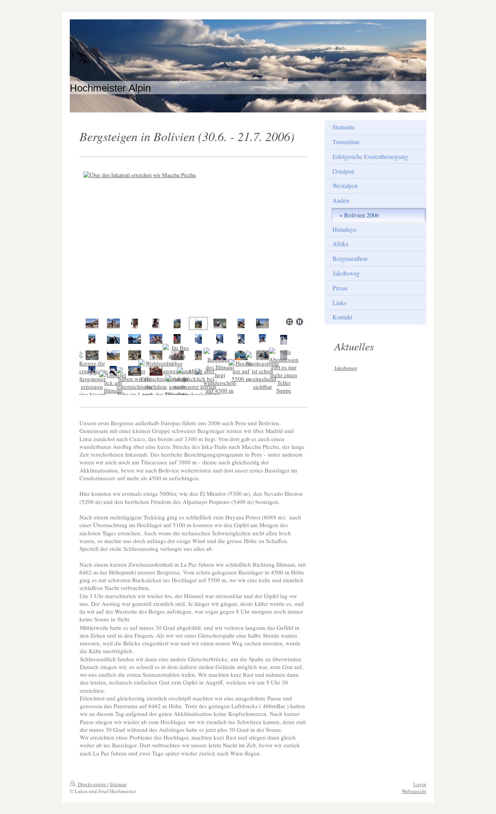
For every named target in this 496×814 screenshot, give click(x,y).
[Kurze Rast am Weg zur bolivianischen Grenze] (241, 323)
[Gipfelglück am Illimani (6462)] (113, 386)
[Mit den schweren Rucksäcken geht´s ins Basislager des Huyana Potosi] (198, 355)
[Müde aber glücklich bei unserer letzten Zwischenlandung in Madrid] (198, 386)
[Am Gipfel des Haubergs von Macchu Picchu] (220, 323)
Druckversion (92, 784)
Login (419, 784)
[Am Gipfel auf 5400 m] (262, 339)
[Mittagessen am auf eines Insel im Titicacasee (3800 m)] (91, 339)
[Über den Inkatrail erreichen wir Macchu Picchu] (177, 323)
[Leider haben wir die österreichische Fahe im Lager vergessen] (135, 386)
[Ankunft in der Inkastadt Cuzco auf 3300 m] (92, 323)
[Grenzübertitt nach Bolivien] (262, 323)
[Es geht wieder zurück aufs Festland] (113, 339)
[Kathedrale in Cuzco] (113, 323)
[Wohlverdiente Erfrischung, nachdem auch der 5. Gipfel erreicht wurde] (155, 386)
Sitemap (118, 784)
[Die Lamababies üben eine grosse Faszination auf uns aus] (155, 323)
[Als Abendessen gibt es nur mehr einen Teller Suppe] (283, 371)
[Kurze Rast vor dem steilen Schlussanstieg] (219, 339)
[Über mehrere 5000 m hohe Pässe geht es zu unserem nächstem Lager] (113, 355)
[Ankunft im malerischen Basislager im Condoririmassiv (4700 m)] (134, 339)
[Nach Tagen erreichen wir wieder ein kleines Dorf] (156, 355)
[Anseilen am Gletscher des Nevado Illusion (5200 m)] (177, 339)
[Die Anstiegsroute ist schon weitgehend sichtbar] (262, 371)
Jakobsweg (345, 367)
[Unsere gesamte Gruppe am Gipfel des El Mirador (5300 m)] (156, 339)
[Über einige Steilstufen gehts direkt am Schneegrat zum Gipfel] (241, 339)
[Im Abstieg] (283, 340)
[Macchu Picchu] (193, 241)
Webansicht (414, 791)
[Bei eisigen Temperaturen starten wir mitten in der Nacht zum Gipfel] (241, 355)
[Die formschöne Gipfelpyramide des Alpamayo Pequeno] (198, 339)
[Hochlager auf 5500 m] (241, 371)
